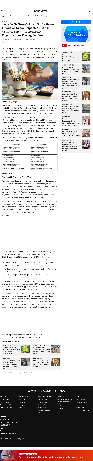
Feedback (3, 431)
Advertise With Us (43, 407)
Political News (4, 399)
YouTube (22, 399)
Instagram (22, 405)
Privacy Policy (80, 399)
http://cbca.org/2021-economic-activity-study (21, 337)
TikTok (21, 407)
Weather (22, 16)
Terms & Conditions (44, 410)
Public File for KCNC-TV (64, 399)
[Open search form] (90, 11)
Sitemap (40, 413)
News (15, 16)
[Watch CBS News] (9, 455)
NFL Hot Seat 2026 (6, 405)
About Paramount (5, 419)
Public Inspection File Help (64, 402)
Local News (5, 21)
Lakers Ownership (6, 407)
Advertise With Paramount (8, 422)
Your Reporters (46, 16)
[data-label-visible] (91, 451)
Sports (30, 16)
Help (1, 428)
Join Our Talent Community (5, 425)
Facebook (22, 402)
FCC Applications (62, 406)
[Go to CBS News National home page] (40, 11)
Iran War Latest (4, 402)
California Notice (81, 402)
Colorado (5, 16)
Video (37, 16)
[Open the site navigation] (14, 11)
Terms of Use (80, 407)
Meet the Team (43, 399)
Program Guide (43, 402)
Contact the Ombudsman (8, 433)
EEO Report (60, 408)
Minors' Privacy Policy (83, 410)
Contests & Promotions (45, 405)
